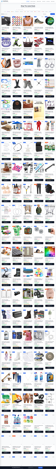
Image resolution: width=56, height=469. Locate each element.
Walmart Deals (39, 1)
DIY (28, 11)
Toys (35, 11)
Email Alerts (52, 1)
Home (13, 11)
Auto (47, 11)
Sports (32, 11)
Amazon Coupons (33, 1)
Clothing (9, 11)
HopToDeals (5, 1)
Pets (25, 11)
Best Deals (48, 1)
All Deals (28, 1)
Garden (22, 11)
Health (43, 11)
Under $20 (43, 1)
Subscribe (40, 467)
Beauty (39, 11)
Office (50, 11)
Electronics (17, 11)
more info (34, 3)
